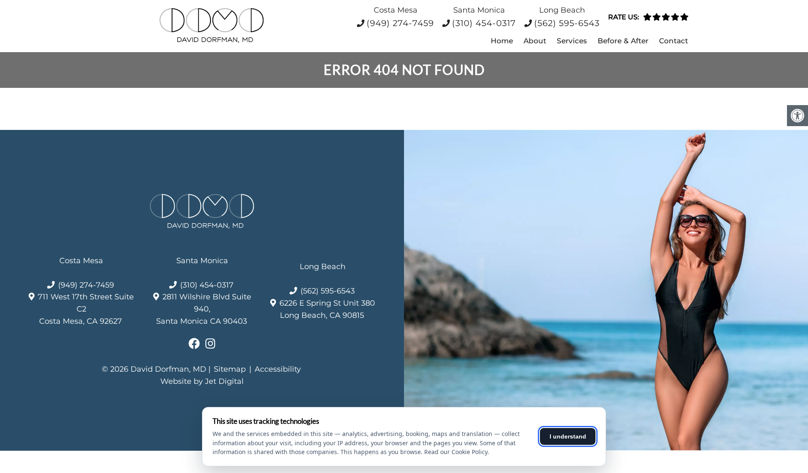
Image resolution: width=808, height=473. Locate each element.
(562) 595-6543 (567, 23)
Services (572, 41)
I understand (568, 436)
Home (502, 41)
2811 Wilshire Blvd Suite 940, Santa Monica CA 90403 (203, 309)
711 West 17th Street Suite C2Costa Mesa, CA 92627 (86, 309)
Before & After (623, 41)
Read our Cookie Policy (455, 452)
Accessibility (278, 369)
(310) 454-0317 (484, 23)
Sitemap (230, 369)
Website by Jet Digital (202, 381)
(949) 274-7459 (400, 23)
